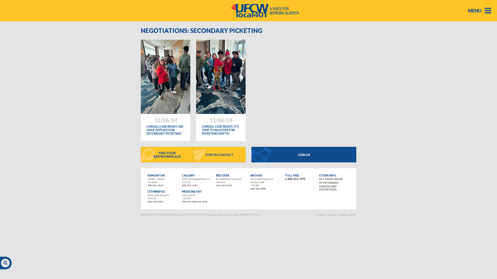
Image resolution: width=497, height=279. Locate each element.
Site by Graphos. (348, 214)
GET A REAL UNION (330, 179)
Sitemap (332, 214)
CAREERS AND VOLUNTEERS (328, 188)
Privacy (320, 214)
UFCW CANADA (328, 182)
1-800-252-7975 (295, 179)
